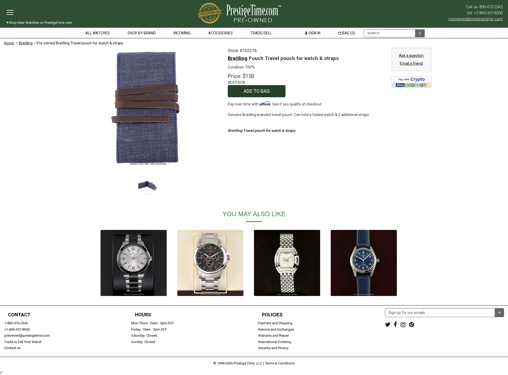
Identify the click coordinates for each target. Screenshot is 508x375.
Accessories (220, 33)
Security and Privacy (273, 348)
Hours (143, 314)
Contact (19, 314)
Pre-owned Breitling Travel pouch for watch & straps (80, 43)
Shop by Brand (142, 33)
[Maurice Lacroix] (134, 263)
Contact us (12, 348)
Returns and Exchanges (276, 329)
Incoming (182, 33)
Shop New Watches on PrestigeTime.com (40, 23)
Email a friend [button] (411, 63)
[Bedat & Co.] (287, 263)
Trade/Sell (261, 33)
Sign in (314, 33)
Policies (272, 314)
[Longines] (210, 263)
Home (9, 43)
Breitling (26, 43)
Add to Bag (257, 91)
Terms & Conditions (280, 363)
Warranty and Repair (273, 335)
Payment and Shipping (275, 323)
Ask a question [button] (411, 55)
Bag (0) (348, 33)
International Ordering (274, 342)
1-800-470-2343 (16, 323)
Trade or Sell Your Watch (23, 342)
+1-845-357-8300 (17, 329)
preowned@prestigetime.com (475, 19)
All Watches (97, 33)
